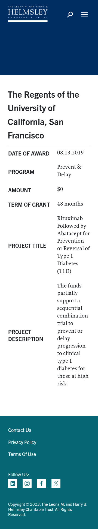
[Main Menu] (84, 14)
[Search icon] (70, 15)
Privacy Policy (22, 442)
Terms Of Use (22, 454)
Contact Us (19, 430)
